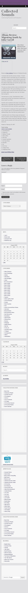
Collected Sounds (9, 13)
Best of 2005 (7, 286)
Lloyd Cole (6, 496)
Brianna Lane (7, 479)
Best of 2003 (7, 283)
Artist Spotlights (7, 278)
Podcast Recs (7, 319)
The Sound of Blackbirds (10, 556)
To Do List (6, 327)
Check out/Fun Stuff (8, 298)
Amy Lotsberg (9, 73)
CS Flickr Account (8, 394)
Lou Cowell (6, 497)
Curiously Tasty (7, 545)
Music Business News (9, 312)
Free (5, 305)
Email (3, 189)
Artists (5, 280)
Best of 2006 (7, 288)
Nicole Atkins (7, 501)
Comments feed (8, 238)
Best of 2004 (7, 285)
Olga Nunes (7, 504)
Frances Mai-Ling (8, 487)
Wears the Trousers (8, 559)
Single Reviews (7, 324)
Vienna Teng (7, 511)
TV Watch (6, 331)
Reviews (6, 321)
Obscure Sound (7, 552)
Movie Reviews (7, 310)
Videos (5, 334)
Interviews (6, 309)
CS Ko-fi (6, 398)
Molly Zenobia (7, 499)
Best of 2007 (7, 290)
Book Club (6, 391)
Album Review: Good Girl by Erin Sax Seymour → (21, 159)
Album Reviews (4, 33)
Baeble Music (7, 544)
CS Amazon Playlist (8, 392)
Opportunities (7, 317)
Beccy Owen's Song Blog (10, 475)
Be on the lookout (8, 281)
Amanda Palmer (8, 472)
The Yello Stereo (8, 557)
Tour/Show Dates (8, 329)
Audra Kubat (7, 473)
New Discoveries (8, 314)
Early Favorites (7, 304)
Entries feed (7, 237)
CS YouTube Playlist (8, 404)
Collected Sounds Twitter (10, 480)
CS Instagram (7, 396)
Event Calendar (7, 406)
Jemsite (6, 547)
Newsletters (7, 315)
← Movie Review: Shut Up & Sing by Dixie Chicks (7, 159)
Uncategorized (7, 333)
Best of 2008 (7, 292)
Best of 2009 (7, 293)
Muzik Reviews (7, 551)
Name (3, 185)
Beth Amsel (6, 477)
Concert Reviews (8, 300)
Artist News (6, 276)
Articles (6, 275)
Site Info (6, 326)
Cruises (6, 302)
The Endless (7, 509)
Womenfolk (6, 561)
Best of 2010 (7, 295)
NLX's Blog (6, 502)
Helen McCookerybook (9, 489)
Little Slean (6, 549)
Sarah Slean (7, 506)
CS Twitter (6, 401)
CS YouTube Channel (9, 403)
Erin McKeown (7, 485)
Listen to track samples (6, 128)
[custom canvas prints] (7, 463)
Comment (4, 172)
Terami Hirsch (7, 508)
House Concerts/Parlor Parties (11, 307)
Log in (5, 235)
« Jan (4, 262)
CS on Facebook (8, 399)
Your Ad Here (6, 378)
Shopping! (6, 322)
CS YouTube (7, 484)
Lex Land (6, 492)
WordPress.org (7, 240)
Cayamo (6, 297)
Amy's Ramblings (8, 273)
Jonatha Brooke (8, 490)
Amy (3, 41)
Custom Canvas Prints (8, 464)
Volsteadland (7, 336)
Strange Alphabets (8, 554)
